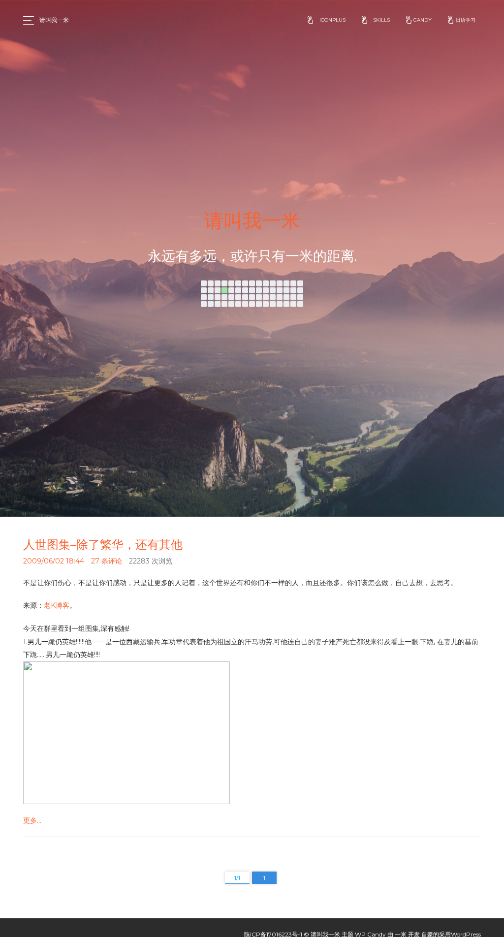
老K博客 (56, 605)
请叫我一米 (54, 20)
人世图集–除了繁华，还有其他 (103, 544)
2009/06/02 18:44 (53, 561)
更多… (32, 820)
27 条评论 (106, 561)
